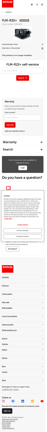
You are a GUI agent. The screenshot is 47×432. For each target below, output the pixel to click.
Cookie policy (8, 218)
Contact (4, 372)
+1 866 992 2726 (10, 389)
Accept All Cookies (23, 236)
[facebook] (13, 401)
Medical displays (7, 308)
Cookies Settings (22, 224)
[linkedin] (22, 401)
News (3, 366)
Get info (10, 125)
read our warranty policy (15, 131)
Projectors (5, 286)
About (4, 380)
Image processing (7, 324)
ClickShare (5, 277)
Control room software (9, 316)
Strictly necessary (22, 230)
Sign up (7, 411)
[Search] (37, 4)
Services (4, 338)
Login (23, 168)
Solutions (5, 344)
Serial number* (10, 112)
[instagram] (3, 401)
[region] (22, 216)
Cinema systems (7, 294)
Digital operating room (9, 330)
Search (21, 78)
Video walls (5, 302)
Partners (4, 358)
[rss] (32, 401)
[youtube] (42, 401)
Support (4, 350)
